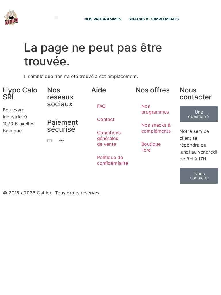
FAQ (101, 106)
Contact (106, 119)
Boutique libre (151, 147)
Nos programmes (155, 109)
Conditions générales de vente (109, 138)
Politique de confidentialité (112, 160)
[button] (56, 17)
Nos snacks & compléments (156, 128)
